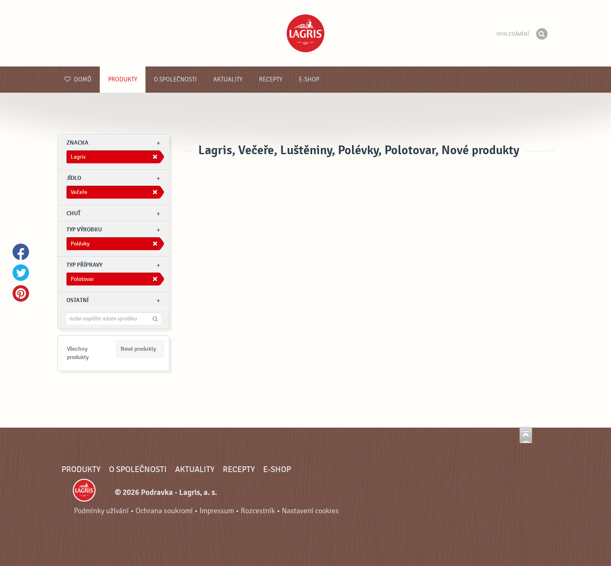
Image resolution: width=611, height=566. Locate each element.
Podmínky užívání (101, 511)
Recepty (270, 79)
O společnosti (175, 79)
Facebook (20, 252)
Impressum (217, 511)
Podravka (305, 33)
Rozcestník (258, 511)
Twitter (20, 272)
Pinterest (20, 293)
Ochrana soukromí (164, 511)
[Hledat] (541, 34)
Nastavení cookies (310, 511)
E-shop (309, 79)
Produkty (122, 79)
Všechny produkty (78, 353)
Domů (82, 79)
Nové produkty (138, 348)
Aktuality (227, 79)
